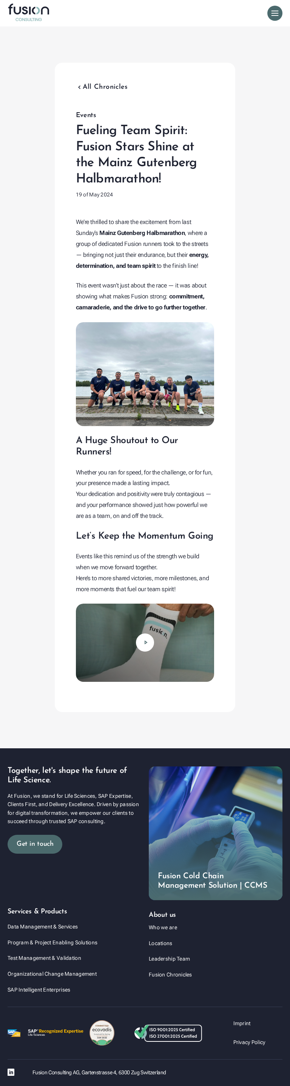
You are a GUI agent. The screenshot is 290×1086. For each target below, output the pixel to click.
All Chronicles (102, 87)
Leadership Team (169, 959)
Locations (161, 943)
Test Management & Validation (44, 958)
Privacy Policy (249, 1042)
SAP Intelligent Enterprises (39, 990)
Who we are (163, 927)
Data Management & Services (43, 927)
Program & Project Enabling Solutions (52, 942)
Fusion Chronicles (170, 975)
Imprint (242, 1023)
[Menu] (274, 13)
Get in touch (35, 844)
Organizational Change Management (52, 974)
